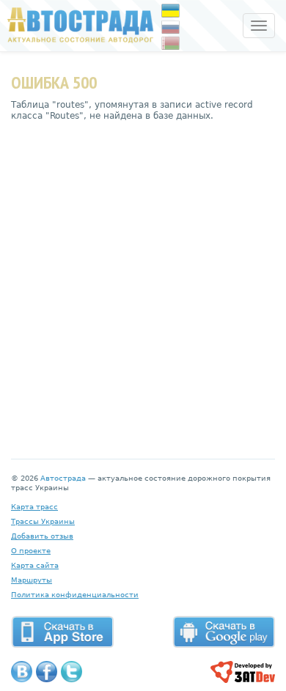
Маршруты (31, 580)
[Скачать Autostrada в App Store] (62, 632)
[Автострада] (77, 25)
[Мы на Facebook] (46, 671)
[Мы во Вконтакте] (21, 671)
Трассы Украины (43, 521)
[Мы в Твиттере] (71, 671)
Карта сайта (35, 565)
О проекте (31, 551)
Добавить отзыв (42, 536)
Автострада (63, 478)
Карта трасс (34, 507)
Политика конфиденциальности (75, 595)
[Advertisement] (143, 279)
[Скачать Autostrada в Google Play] (223, 632)
